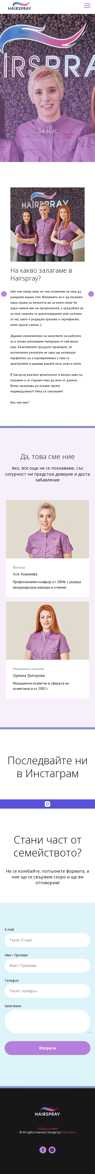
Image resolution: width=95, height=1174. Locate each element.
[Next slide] (91, 967)
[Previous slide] (4, 967)
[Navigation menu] (87, 5)
